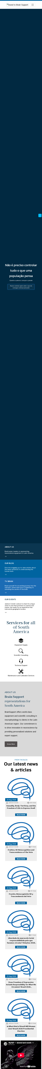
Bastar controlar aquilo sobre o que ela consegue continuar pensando (21, 286)
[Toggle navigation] (32, 5)
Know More (11, 744)
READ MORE (21, 815)
